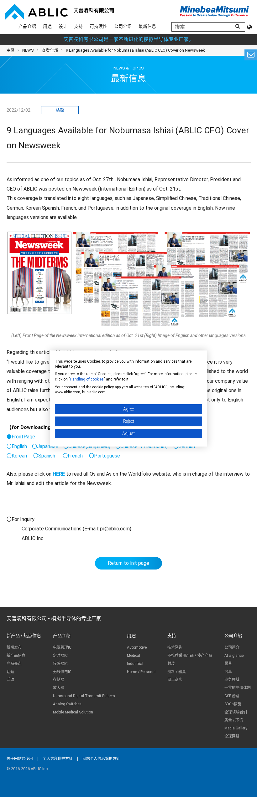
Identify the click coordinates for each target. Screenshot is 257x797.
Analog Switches (67, 704)
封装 (171, 664)
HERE (59, 474)
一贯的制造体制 (237, 688)
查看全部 (50, 50)
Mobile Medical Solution (73, 712)
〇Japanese (45, 446)
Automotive (137, 647)
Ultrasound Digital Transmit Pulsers (84, 696)
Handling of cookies (87, 379)
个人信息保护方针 (58, 758)
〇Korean (17, 456)
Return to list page (128, 563)
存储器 (58, 679)
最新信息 (147, 26)
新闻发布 (14, 647)
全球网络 (231, 736)
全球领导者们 (235, 712)
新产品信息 (16, 655)
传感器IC (60, 664)
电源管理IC (62, 647)
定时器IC (60, 655)
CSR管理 (231, 696)
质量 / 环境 (233, 720)
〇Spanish (44, 456)
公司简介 (231, 647)
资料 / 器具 (176, 672)
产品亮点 (14, 664)
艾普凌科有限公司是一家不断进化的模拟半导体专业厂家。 (128, 39)
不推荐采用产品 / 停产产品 (189, 655)
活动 (10, 679)
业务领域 (231, 679)
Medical (133, 655)
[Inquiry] (250, 54)
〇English (17, 446)
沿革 (228, 672)
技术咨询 (174, 647)
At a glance (234, 655)
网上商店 (174, 679)
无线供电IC (62, 672)
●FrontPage (21, 437)
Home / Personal (141, 672)
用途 (47, 26)
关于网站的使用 (20, 758)
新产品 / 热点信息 (24, 635)
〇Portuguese (104, 456)
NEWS (28, 50)
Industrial (135, 664)
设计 (63, 26)
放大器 (58, 688)
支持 (78, 26)
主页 (10, 50)
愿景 (228, 664)
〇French (73, 456)
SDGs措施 (232, 704)
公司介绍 (123, 26)
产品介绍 (27, 26)
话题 (60, 109)
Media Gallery (235, 728)
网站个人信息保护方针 (101, 758)
